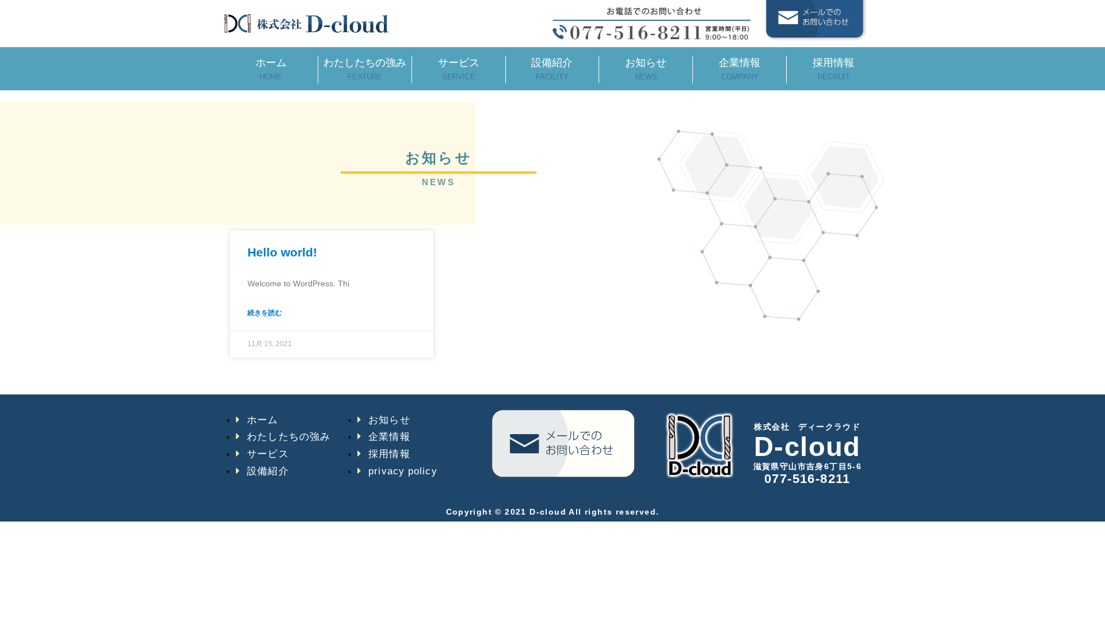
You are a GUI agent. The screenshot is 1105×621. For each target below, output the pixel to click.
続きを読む (264, 313)
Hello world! (282, 252)
